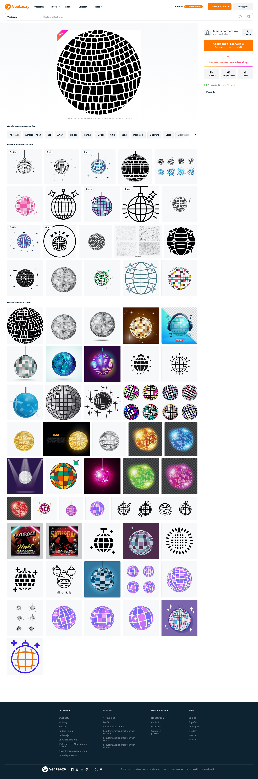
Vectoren (39, 6)
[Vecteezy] (17, 7)
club (112, 134)
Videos (68, 6)
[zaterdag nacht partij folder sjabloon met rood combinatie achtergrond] (64, 541)
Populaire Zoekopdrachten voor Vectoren (119, 732)
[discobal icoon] (24, 166)
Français (193, 735)
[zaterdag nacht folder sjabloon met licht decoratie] (25, 541)
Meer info (210, 92)
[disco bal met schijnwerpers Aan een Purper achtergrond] (25, 476)
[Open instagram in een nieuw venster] (77, 769)
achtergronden (33, 134)
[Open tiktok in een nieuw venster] (91, 769)
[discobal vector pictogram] (45, 508)
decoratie (138, 134)
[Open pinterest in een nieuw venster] (87, 769)
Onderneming (66, 730)
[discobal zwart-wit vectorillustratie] (102, 402)
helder (73, 134)
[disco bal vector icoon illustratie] (179, 204)
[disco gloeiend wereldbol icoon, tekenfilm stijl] (25, 402)
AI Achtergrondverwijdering (73, 751)
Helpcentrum (157, 717)
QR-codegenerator (68, 755)
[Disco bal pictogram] (64, 364)
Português (194, 726)
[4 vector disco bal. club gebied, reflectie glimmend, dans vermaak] (141, 476)
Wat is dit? (231, 85)
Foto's (54, 6)
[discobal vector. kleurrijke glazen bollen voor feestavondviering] (25, 204)
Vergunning (109, 717)
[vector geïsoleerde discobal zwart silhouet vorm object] (25, 325)
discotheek (183, 134)
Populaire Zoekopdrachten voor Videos (119, 746)
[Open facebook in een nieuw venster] (72, 769)
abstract (14, 134)
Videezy (62, 726)
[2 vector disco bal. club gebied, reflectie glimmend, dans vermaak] (19, 508)
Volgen (247, 34)
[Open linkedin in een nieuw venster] (82, 769)
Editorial (83, 6)
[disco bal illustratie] (141, 325)
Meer (97, 6)
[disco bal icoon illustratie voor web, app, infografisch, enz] (25, 656)
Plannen (179, 6)
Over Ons (156, 726)
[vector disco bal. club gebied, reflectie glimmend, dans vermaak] (145, 439)
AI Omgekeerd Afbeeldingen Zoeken (73, 745)
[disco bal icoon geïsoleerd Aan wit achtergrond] (141, 364)
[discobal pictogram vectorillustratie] (25, 618)
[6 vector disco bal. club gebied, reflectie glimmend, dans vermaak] (179, 476)
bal (49, 134)
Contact (155, 722)
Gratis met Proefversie (228, 45)
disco (168, 134)
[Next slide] (193, 134)
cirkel (101, 134)
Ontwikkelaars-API (68, 739)
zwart (60, 134)
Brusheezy (64, 717)
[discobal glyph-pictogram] (180, 241)
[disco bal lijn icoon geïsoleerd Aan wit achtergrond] (179, 364)
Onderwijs (64, 735)
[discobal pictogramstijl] (59, 241)
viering (87, 134)
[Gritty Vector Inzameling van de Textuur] (138, 241)
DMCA (106, 722)
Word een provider (156, 732)
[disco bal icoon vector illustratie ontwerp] (95, 241)
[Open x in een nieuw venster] (96, 769)
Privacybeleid (192, 769)
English (193, 717)
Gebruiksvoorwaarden (173, 769)
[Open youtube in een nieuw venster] (101, 769)
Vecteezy (63, 722)
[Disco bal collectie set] (176, 166)
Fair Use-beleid (207, 769)
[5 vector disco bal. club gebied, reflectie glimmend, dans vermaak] (180, 439)
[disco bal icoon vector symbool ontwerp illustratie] (102, 541)
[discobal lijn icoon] (63, 204)
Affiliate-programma (113, 726)
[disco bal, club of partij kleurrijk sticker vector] (64, 476)
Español (193, 722)
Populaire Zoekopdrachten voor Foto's (119, 739)
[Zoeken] (240, 17)
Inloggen (243, 6)
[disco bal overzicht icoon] (140, 204)
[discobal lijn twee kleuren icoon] (141, 278)
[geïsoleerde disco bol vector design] (102, 204)
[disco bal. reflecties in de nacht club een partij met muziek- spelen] (97, 508)
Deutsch (193, 730)
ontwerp (154, 134)
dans (124, 134)
